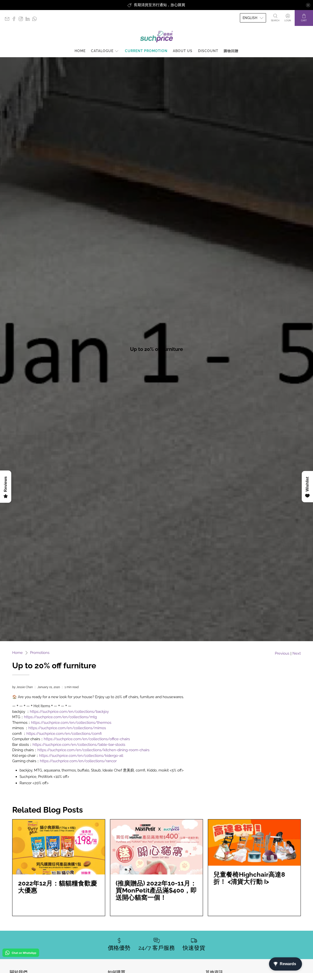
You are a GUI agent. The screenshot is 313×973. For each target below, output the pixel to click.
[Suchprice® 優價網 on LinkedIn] (28, 20)
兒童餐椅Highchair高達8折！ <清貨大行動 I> (249, 878)
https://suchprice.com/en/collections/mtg (60, 717)
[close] (308, 5)
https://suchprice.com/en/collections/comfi (64, 733)
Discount (208, 51)
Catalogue (102, 51)
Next (296, 653)
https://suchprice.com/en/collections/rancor (78, 761)
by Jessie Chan (22, 687)
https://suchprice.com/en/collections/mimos (67, 728)
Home (80, 51)
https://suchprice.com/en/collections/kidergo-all (81, 755)
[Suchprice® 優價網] (156, 36)
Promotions (39, 653)
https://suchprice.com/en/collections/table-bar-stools (79, 744)
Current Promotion (146, 51)
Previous (282, 653)
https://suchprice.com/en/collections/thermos (71, 722)
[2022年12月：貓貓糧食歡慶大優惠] (58, 846)
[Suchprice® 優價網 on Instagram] (22, 20)
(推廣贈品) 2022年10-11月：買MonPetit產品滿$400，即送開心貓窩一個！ (156, 890)
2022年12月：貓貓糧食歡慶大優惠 (57, 887)
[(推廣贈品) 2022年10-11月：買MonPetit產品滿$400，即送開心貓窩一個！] (156, 846)
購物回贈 (231, 51)
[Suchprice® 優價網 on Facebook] (15, 20)
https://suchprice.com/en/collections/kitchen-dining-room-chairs (93, 750)
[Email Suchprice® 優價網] (8, 20)
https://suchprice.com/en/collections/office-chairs (87, 739)
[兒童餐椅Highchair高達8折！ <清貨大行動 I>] (254, 842)
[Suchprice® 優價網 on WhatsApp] (35, 20)
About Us (182, 51)
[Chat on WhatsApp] (20, 954)
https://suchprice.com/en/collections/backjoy (69, 711)
